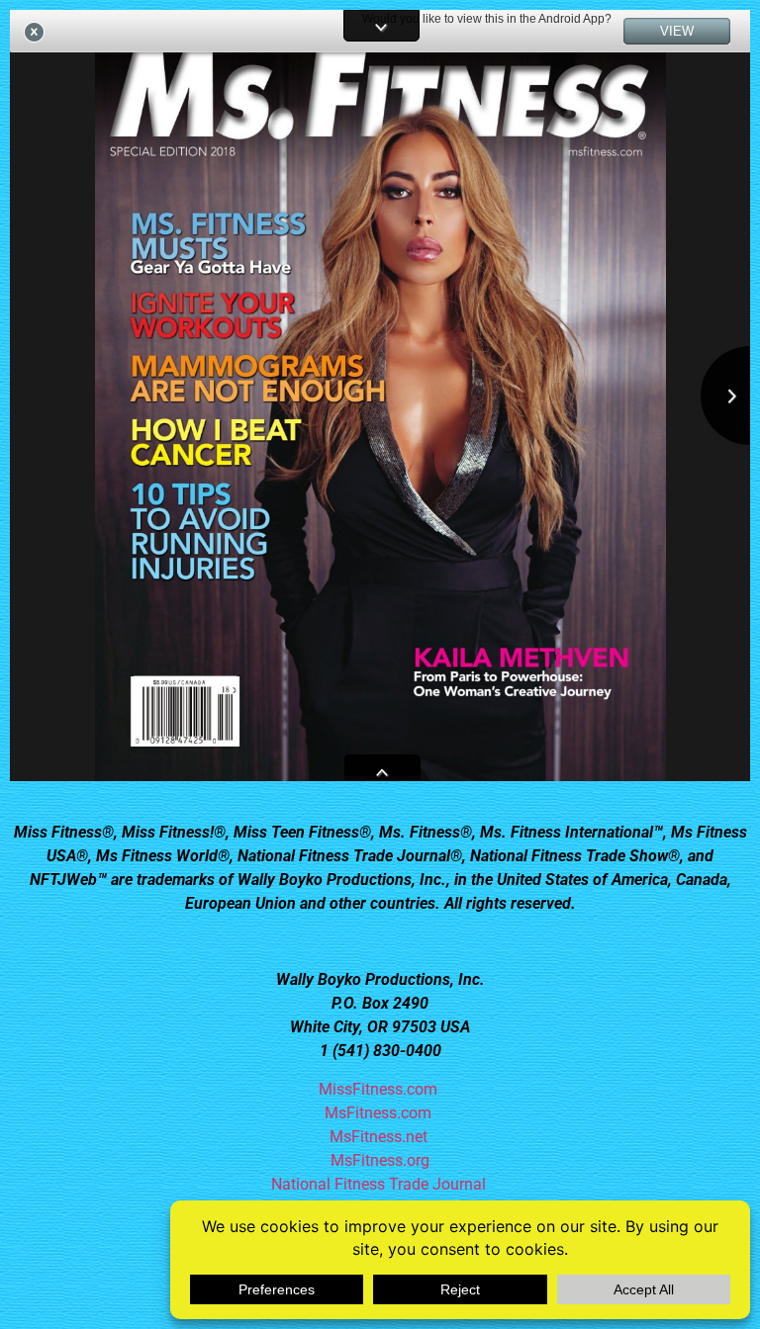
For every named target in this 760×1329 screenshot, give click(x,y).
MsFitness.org (380, 1160)
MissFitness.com (380, 1089)
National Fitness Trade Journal (380, 1184)
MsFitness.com (380, 1113)
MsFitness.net (380, 1136)
